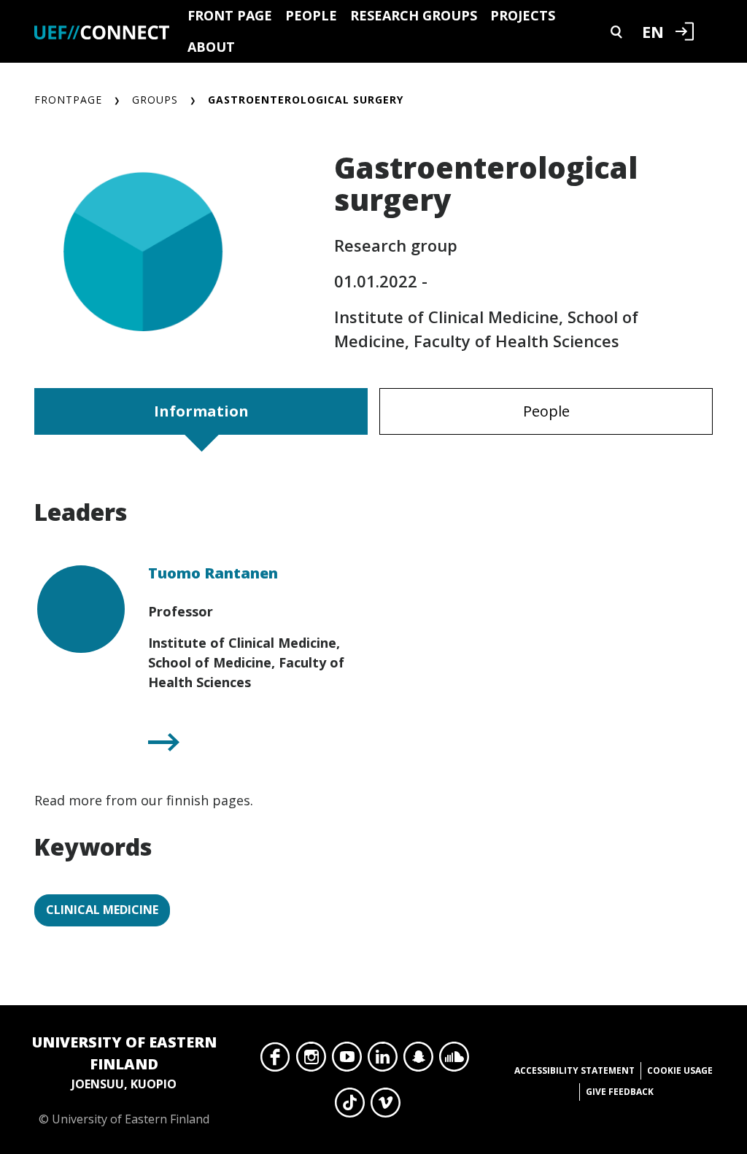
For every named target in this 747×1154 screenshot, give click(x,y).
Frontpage (68, 100)
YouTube (347, 1061)
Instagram (311, 1061)
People (311, 15)
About (211, 46)
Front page (229, 15)
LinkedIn (383, 1061)
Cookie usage (680, 1070)
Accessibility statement (574, 1070)
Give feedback (620, 1091)
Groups (155, 100)
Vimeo (385, 1107)
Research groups (413, 15)
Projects (522, 15)
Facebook (275, 1061)
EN (653, 31)
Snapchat (418, 1061)
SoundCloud (454, 1061)
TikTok (350, 1107)
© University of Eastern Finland (124, 1079)
